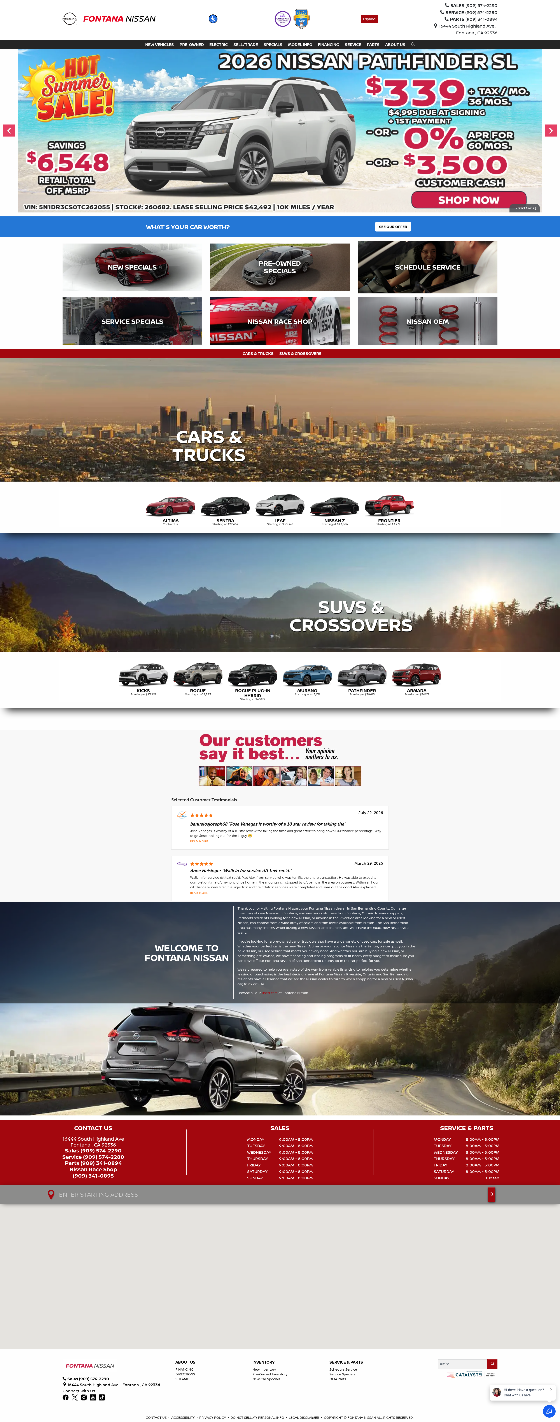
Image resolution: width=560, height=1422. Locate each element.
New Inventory (264, 1369)
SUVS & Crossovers (300, 353)
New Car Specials (266, 1379)
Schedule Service (343, 1369)
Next (551, 130)
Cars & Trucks (258, 353)
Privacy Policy (212, 1417)
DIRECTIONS (185, 1374)
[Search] (492, 1364)
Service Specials (342, 1374)
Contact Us (156, 1417)
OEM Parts (337, 1379)
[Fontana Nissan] (109, 18)
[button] (213, 18)
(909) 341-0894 (101, 1163)
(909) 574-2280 (103, 1157)
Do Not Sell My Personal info (257, 1417)
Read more (199, 841)
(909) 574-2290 (101, 1150)
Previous (9, 130)
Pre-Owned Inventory (269, 1374)
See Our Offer (393, 226)
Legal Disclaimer (304, 1417)
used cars (270, 993)
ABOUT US (185, 1362)
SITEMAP (182, 1379)
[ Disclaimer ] (524, 208)
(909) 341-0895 (93, 1175)
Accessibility (183, 1417)
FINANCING (184, 1369)
